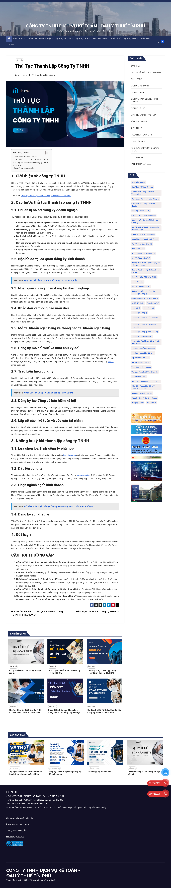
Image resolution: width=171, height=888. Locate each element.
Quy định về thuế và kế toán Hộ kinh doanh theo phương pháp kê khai (25, 772)
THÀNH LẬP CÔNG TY (141, 135)
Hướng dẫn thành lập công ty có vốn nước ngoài (145, 264)
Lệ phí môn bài (137, 282)
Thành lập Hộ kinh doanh (99, 771)
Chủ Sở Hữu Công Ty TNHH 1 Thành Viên (143, 193)
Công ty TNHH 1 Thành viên (143, 234)
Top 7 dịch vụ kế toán (140, 358)
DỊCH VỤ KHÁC (130, 39)
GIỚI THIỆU (18, 39)
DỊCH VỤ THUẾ (82, 39)
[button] (158, 42)
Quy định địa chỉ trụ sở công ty (144, 298)
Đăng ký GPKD (137, 403)
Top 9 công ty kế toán (140, 362)
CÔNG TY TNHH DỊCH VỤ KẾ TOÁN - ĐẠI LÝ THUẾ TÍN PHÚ (85, 26)
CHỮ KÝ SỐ (116, 39)
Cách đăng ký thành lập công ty (145, 199)
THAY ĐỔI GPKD (100, 39)
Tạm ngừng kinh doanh (141, 367)
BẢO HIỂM (136, 66)
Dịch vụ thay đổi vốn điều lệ (143, 253)
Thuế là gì (135, 308)
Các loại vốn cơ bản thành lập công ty (144, 221)
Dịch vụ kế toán (138, 249)
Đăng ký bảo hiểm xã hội (141, 393)
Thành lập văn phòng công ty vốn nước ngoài (145, 342)
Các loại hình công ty (140, 211)
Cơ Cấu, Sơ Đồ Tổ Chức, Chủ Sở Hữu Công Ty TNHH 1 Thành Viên (104, 711)
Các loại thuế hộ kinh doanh (143, 215)
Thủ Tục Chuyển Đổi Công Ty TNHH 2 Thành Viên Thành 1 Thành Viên (25, 711)
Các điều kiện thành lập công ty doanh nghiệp (145, 228)
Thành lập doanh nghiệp (141, 336)
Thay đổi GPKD (153, 303)
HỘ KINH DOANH (139, 122)
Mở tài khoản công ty (140, 287)
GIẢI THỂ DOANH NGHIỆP (143, 115)
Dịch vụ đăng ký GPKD (140, 258)
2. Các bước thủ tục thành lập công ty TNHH (31, 159)
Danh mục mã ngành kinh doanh (144, 239)
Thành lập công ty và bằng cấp (144, 332)
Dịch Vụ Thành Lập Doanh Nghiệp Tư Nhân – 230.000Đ (46, 196)
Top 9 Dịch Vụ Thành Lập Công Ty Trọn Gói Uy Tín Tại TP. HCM (103, 671)
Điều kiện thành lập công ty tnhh (145, 381)
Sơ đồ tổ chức (137, 303)
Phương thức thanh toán (17, 824)
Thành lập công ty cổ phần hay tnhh (144, 318)
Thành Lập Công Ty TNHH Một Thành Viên (143, 325)
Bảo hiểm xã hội (138, 182)
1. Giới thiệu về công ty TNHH (25, 156)
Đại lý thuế (151, 403)
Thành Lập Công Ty (139, 313)
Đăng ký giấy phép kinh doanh (144, 398)
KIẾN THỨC (146, 39)
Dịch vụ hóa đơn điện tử (141, 244)
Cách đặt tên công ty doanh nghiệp (143, 204)
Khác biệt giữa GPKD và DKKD (144, 277)
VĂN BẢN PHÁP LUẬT (141, 164)
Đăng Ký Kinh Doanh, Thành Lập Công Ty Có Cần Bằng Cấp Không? (64, 711)
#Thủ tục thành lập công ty (43, 75)
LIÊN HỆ (11, 45)
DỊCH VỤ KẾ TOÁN (64, 39)
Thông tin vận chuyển (16, 830)
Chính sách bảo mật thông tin (19, 818)
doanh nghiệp (83, 475)
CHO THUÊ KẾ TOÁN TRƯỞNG (146, 72)
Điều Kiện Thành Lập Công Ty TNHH (96, 611)
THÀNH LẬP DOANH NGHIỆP (40, 39)
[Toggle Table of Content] (46, 153)
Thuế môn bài (148, 308)
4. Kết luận (17, 165)
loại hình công (69, 455)
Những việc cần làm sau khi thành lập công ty (143, 292)
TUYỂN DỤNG (137, 157)
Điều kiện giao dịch (15, 836)
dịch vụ (111, 362)
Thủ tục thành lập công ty (142, 353)
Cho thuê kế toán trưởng (142, 187)
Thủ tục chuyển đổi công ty (143, 348)
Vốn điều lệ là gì (138, 377)
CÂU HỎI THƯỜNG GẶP (23, 168)
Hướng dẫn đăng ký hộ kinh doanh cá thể (145, 271)
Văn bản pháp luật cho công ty (144, 372)
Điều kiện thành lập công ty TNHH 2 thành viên (143, 387)
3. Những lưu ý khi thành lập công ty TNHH (30, 162)
